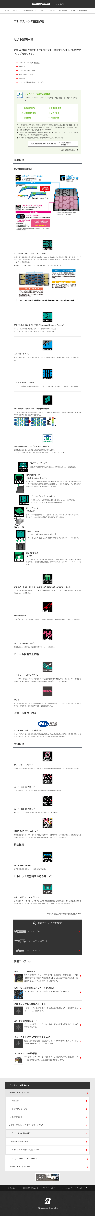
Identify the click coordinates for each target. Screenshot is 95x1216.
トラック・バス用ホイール (20, 1166)
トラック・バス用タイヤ (47, 10)
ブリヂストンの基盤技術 (20, 1133)
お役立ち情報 (63, 10)
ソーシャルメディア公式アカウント (73, 1188)
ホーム (7, 10)
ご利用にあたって (13, 1188)
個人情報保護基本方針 (30, 1188)
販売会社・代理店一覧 (19, 1141)
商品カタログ (17, 1101)
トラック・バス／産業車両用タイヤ (24, 10)
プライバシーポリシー (49, 1188)
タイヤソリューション (21, 1109)
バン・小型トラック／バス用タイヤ (23, 1159)
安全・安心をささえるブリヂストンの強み (27, 1125)
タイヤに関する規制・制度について (26, 1150)
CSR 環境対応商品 (69, 150)
